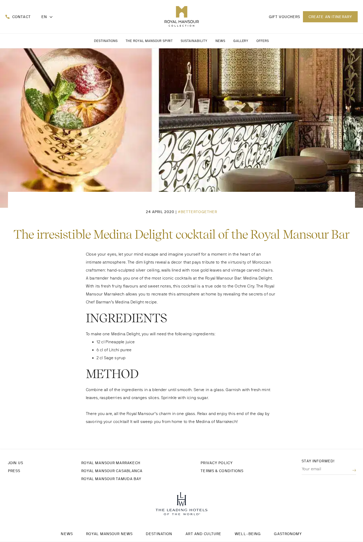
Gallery (241, 41)
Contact (21, 16)
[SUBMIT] (350, 470)
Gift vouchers (284, 16)
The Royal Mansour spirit (149, 41)
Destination (159, 533)
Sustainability (194, 41)
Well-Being (248, 533)
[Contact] (7, 17)
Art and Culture (203, 533)
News (220, 41)
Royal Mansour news (109, 533)
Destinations (106, 41)
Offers (262, 41)
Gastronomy (288, 533)
